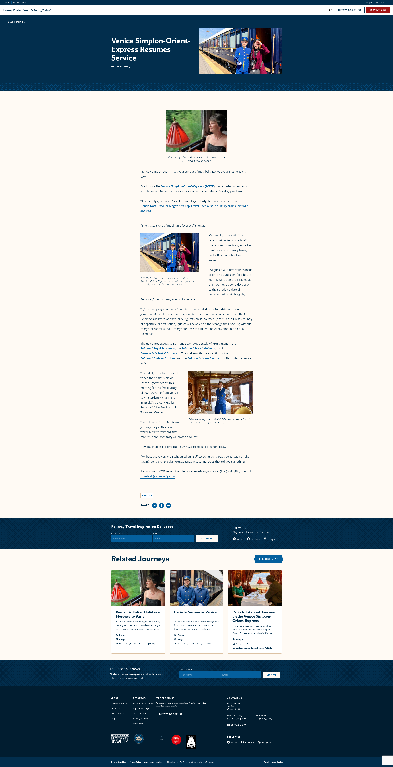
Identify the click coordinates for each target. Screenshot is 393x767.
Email (156, 533)
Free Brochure (351, 10)
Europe (147, 495)
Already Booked (140, 718)
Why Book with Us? (119, 703)
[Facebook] (161, 505)
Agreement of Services (153, 762)
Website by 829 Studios (273, 762)
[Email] (168, 505)
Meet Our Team (118, 713)
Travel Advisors (140, 713)
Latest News (19, 2)
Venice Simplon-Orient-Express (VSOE (187, 186)
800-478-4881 (370, 2)
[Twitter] (154, 505)
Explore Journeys (141, 708)
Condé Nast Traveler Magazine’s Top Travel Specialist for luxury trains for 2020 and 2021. (194, 208)
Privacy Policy (135, 762)
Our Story (115, 708)
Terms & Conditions (118, 762)
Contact (385, 2)
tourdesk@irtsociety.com (157, 476)
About (6, 2)
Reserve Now (378, 10)
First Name (118, 533)
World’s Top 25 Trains (36, 10)
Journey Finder (12, 10)
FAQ (113, 718)
